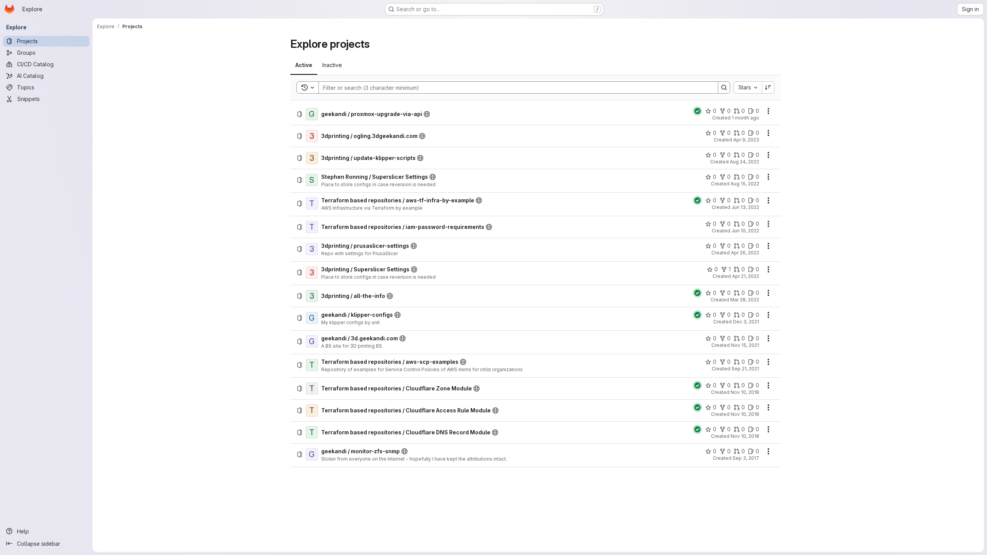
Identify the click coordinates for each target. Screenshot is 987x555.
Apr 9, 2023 (746, 140)
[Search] (724, 87)
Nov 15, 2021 (745, 345)
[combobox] (747, 87)
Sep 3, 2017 (746, 458)
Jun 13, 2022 (745, 207)
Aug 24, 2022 (744, 162)
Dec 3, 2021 (746, 322)
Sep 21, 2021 (745, 369)
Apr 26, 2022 (745, 253)
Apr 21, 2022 (745, 276)
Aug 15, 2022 (745, 184)
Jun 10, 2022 (745, 231)
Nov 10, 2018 (745, 392)
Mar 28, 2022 (744, 300)
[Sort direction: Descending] (768, 87)
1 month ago (745, 118)
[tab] (303, 65)
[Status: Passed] (697, 111)
